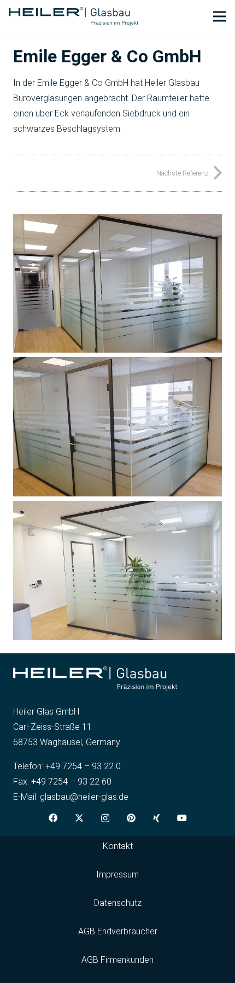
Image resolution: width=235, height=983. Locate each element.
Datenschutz (118, 903)
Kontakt (118, 846)
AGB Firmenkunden (117, 960)
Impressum (117, 874)
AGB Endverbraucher (117, 931)
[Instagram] (105, 818)
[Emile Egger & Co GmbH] (117, 221)
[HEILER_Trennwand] (117, 426)
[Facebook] (53, 818)
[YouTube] (182, 818)
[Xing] (156, 818)
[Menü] (219, 16)
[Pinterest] (131, 818)
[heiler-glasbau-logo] (73, 16)
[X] (79, 818)
